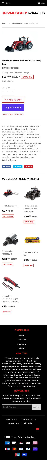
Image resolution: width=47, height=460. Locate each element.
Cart (43, 3)
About (21, 335)
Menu (7, 3)
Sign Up (36, 407)
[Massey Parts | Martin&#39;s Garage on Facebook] (37, 429)
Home (4, 23)
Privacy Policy (11, 419)
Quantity (6, 88)
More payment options (13, 114)
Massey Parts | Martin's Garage (23, 437)
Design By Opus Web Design (20, 423)
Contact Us (22, 339)
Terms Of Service (29, 419)
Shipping (21, 344)
